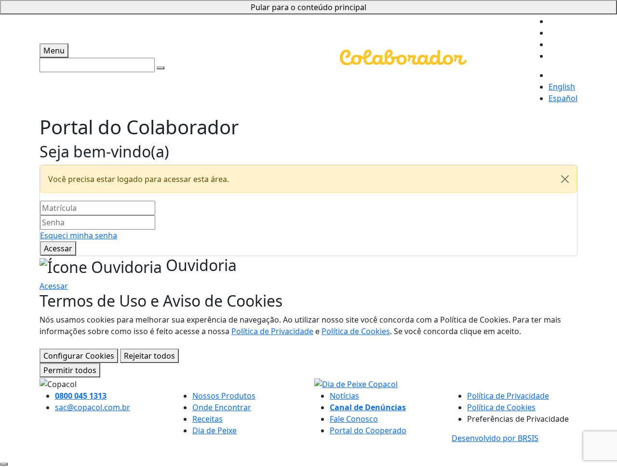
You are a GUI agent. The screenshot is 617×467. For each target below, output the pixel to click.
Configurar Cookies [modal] (78, 355)
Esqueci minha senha (78, 235)
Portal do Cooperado (368, 430)
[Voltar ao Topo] (4, 464)
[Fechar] (565, 179)
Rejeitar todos (149, 355)
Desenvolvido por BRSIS (495, 438)
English (562, 86)
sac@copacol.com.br (92, 407)
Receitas (207, 419)
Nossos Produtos (223, 395)
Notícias (344, 395)
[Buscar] (160, 67)
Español (563, 98)
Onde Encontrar (221, 407)
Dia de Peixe (214, 430)
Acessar (58, 248)
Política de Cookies (356, 331)
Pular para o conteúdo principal (308, 7)
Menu (54, 50)
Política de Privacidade (272, 331)
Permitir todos (69, 370)
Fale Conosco (354, 419)
